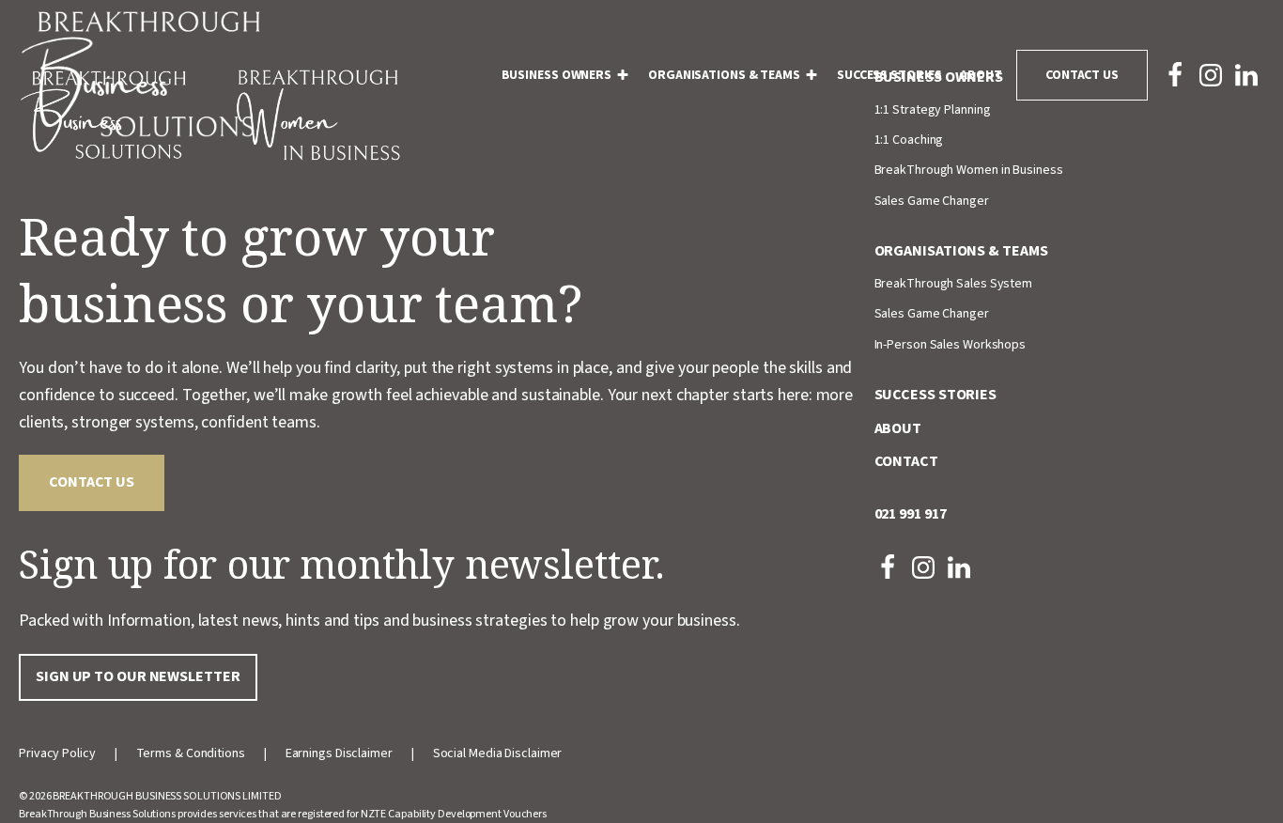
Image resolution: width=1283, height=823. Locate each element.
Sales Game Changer (931, 201)
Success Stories (889, 75)
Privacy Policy (57, 753)
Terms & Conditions (190, 753)
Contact (906, 461)
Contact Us (1082, 75)
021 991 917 (910, 514)
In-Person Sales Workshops (950, 344)
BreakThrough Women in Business (968, 170)
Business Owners (557, 75)
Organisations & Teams (724, 75)
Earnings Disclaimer (339, 753)
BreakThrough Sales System (953, 283)
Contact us (91, 482)
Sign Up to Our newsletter (138, 676)
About (981, 75)
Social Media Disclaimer (498, 753)
